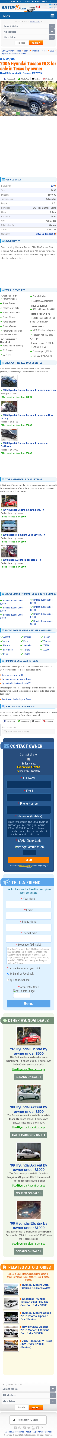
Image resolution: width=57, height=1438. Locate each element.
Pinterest (49, 79)
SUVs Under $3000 (45, 234)
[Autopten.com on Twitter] (28, 1428)
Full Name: (28, 778)
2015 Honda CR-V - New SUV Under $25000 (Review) (36, 1344)
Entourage (8, 649)
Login (53, 7)
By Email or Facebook (21, 973)
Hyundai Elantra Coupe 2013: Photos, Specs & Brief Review (35, 1316)
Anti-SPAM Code (28, 987)
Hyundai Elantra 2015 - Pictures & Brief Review (35, 1286)
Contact (48, 1432)
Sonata (26, 649)
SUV (53, 186)
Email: (28, 791)
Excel (5, 654)
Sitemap (20, 1432)
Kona (25, 641)
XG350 (46, 649)
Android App (10, 1432)
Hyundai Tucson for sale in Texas (16, 679)
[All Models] (29, 31)
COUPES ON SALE (27, 1193)
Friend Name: (28, 921)
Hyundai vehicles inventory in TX (16, 683)
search (36, 42)
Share (54, 4)
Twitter (37, 79)
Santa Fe (27, 645)
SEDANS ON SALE (27, 1077)
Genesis (27, 637)
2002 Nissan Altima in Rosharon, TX (22, 559)
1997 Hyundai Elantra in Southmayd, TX (23, 509)
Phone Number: (28, 803)
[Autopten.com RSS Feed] (42, 1428)
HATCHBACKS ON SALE (27, 1135)
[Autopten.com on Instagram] (24, 1428)
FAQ (34, 1432)
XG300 (46, 645)
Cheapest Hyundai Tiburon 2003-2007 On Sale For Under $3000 (34, 1302)
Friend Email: (29, 933)
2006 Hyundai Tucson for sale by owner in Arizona (30, 390)
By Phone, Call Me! (19, 979)
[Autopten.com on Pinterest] (19, 1428)
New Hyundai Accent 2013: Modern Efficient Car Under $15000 (34, 1330)
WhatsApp (25, 79)
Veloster (47, 641)
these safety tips (25, 866)
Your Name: (28, 898)
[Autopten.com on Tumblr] (37, 1428)
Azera (6, 641)
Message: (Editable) (28, 816)
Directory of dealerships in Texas (16, 699)
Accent (6, 637)
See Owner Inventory (29, 771)
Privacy (40, 1432)
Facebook (11, 79)
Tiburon (26, 654)
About (28, 1432)
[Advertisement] (28, 145)
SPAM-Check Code (28, 840)
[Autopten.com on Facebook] (15, 1428)
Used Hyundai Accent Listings (28, 1127)
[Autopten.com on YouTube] (33, 1428)
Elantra (6, 645)
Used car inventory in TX (12, 675)
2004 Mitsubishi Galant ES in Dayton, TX (24, 534)
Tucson (46, 637)
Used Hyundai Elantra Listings (28, 1069)
